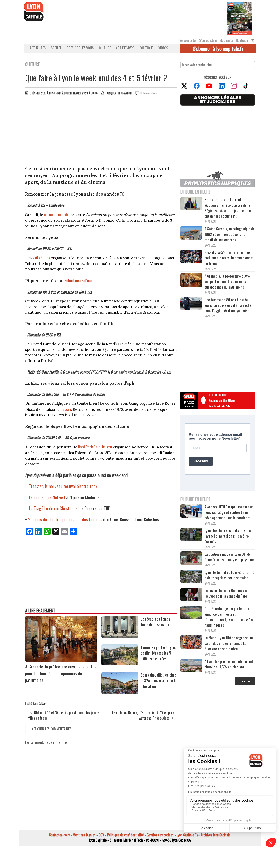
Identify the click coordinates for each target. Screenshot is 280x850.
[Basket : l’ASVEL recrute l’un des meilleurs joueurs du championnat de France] (191, 257)
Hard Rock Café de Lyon (95, 447)
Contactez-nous (59, 835)
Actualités (38, 48)
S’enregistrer (208, 40)
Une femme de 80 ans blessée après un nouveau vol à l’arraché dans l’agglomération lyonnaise (228, 305)
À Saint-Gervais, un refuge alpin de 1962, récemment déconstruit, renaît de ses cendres (230, 234)
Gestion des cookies (160, 835)
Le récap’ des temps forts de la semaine (155, 621)
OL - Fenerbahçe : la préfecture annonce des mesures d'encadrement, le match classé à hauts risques (229, 617)
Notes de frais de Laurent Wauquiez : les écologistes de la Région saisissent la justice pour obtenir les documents (228, 208)
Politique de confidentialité (125, 835)
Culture (105, 48)
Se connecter (188, 40)
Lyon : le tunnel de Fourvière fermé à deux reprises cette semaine (229, 575)
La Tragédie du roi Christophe (53, 508)
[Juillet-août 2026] (239, 17)
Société (56, 48)
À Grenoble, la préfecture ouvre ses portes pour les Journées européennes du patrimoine (60, 673)
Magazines (227, 40)
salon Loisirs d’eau (78, 280)
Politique (146, 48)
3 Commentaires (149, 93)
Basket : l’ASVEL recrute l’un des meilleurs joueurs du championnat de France (229, 258)
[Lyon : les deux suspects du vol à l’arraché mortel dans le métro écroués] (191, 535)
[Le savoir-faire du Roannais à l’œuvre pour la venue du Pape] (191, 595)
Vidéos (163, 48)
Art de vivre (125, 48)
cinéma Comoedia (57, 214)
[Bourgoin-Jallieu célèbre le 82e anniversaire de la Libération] (119, 692)
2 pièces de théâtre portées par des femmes (65, 519)
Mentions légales (84, 835)
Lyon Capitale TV (187, 835)
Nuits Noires (41, 257)
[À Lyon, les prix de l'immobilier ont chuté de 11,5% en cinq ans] (191, 666)
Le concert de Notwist (47, 497)
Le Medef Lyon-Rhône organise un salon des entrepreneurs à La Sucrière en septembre (229, 643)
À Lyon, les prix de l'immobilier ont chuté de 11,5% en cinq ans (229, 664)
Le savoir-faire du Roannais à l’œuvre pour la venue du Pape (226, 593)
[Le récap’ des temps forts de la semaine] (119, 636)
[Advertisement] (101, 131)
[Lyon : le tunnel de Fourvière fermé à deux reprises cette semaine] (191, 577)
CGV (101, 835)
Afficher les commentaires (51, 729)
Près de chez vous (80, 48)
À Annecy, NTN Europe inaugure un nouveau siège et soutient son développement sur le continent (229, 512)
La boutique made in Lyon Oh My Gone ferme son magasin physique (229, 556)
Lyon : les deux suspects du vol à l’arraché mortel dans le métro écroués (228, 536)
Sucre (67, 409)
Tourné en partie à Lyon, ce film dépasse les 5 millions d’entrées (158, 652)
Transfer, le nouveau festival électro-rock (63, 486)
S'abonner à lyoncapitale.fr (218, 48)
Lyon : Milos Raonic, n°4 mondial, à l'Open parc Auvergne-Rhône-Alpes (143, 715)
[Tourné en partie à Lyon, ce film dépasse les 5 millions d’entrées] (119, 664)
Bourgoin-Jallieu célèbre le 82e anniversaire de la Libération (159, 680)
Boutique (242, 40)
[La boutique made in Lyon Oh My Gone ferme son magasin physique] (191, 558)
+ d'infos (245, 681)
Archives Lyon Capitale (215, 835)
